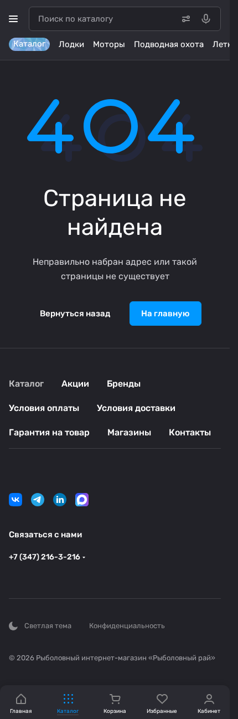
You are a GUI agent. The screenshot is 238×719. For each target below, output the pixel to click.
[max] (82, 499)
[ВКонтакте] (15, 499)
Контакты (190, 432)
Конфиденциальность (127, 626)
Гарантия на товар (49, 432)
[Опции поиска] (184, 18)
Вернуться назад (75, 314)
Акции (75, 383)
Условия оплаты (44, 408)
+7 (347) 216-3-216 (44, 557)
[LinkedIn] (59, 499)
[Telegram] (37, 499)
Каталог (26, 383)
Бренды (124, 383)
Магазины (129, 432)
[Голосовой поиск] (208, 18)
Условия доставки (136, 408)
